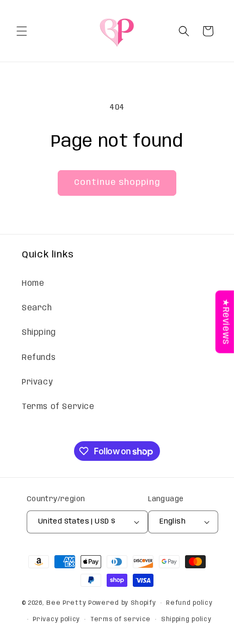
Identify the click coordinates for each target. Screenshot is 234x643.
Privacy (37, 382)
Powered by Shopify (122, 603)
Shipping (39, 332)
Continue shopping (117, 182)
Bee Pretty (66, 603)
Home (33, 283)
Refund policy (189, 603)
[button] (22, 31)
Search (37, 308)
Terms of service (120, 619)
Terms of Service (58, 407)
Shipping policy (186, 619)
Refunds (39, 358)
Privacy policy (56, 619)
